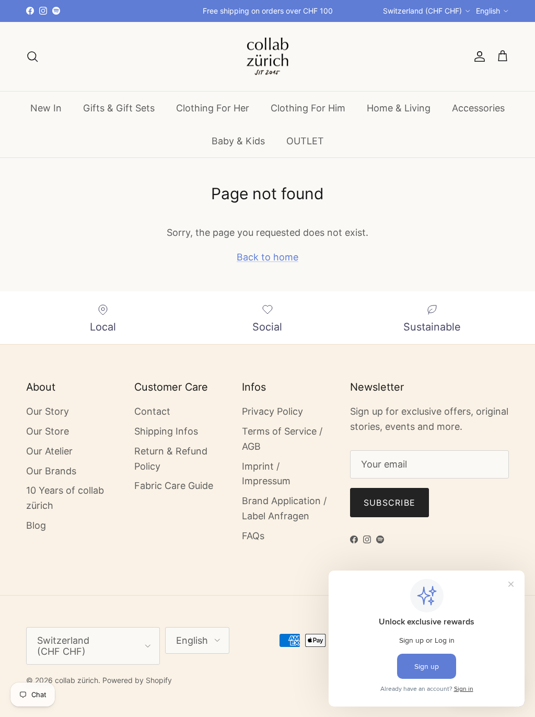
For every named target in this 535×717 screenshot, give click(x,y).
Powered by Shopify (137, 680)
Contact (152, 411)
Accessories (478, 108)
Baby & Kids (238, 140)
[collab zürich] (267, 56)
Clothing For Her (212, 108)
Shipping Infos (166, 431)
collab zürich (76, 680)
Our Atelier (49, 451)
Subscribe (390, 502)
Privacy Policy (272, 411)
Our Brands (51, 470)
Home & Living (399, 108)
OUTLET (305, 140)
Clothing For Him (308, 108)
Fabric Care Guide (173, 485)
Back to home (267, 257)
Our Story (47, 411)
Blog (36, 525)
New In (46, 108)
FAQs (253, 535)
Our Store (47, 431)
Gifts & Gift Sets (119, 108)
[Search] (32, 56)
